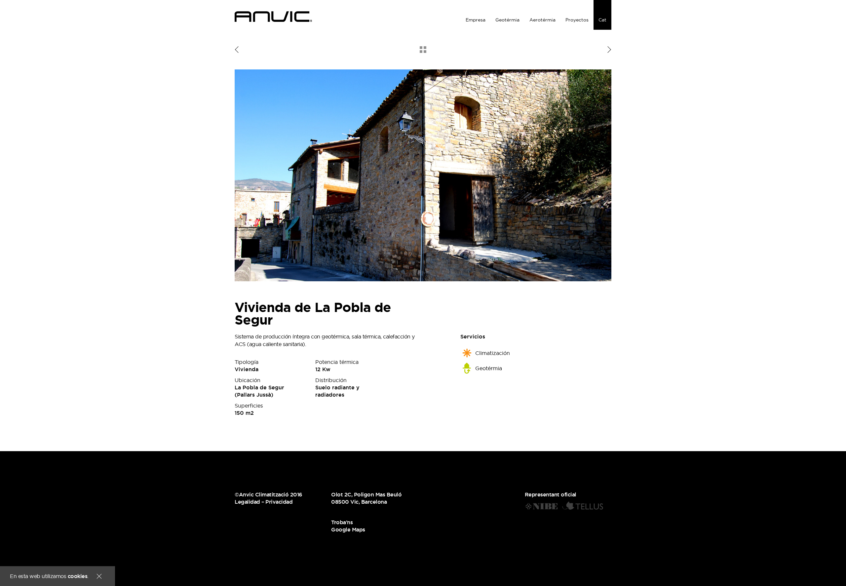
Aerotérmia (542, 19)
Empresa (475, 19)
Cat (602, 19)
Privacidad (278, 502)
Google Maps (348, 529)
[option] (423, 175)
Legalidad (247, 502)
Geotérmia (507, 19)
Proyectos (577, 19)
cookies (78, 576)
